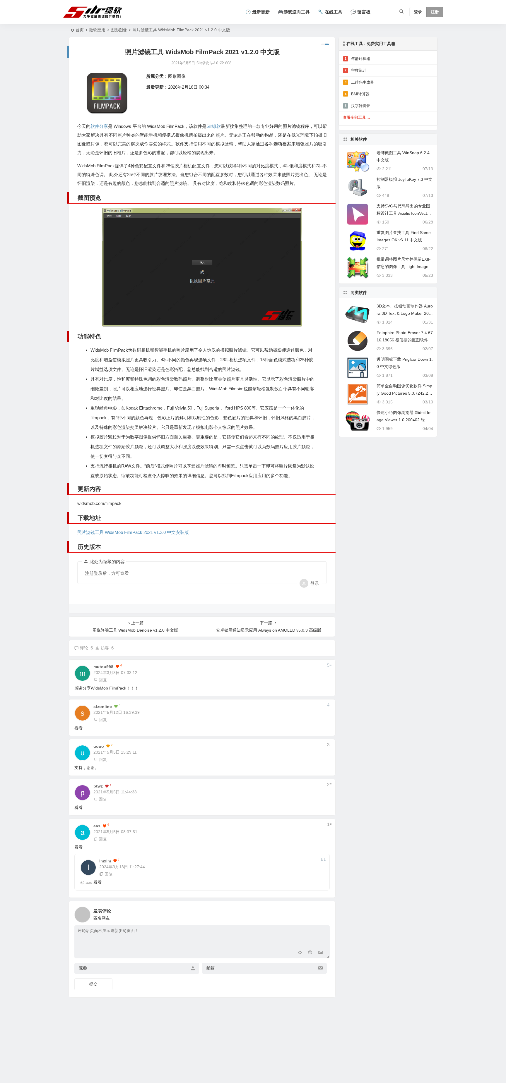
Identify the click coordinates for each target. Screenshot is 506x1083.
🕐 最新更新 (257, 11)
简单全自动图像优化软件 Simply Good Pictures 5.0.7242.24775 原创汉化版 (405, 393)
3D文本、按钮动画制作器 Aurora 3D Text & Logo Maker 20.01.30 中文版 (405, 313)
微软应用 (97, 29)
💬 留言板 (360, 11)
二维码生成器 (359, 82)
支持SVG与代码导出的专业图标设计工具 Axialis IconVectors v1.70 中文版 (405, 213)
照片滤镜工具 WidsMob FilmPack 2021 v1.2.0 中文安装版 (133, 532)
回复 (103, 680)
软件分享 (99, 126)
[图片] (320, 953)
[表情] (310, 953)
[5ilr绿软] (94, 12)
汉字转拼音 (357, 106)
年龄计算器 (357, 58)
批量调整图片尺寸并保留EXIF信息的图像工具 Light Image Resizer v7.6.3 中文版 (405, 266)
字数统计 (355, 70)
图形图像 (119, 29)
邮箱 (210, 968)
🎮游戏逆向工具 (294, 11)
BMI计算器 (357, 94)
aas (89, 882)
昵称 (83, 968)
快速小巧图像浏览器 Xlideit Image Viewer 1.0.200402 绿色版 (404, 419)
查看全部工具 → (357, 117)
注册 (435, 12)
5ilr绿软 (213, 126)
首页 (80, 29)
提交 (93, 984)
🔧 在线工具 (330, 11)
